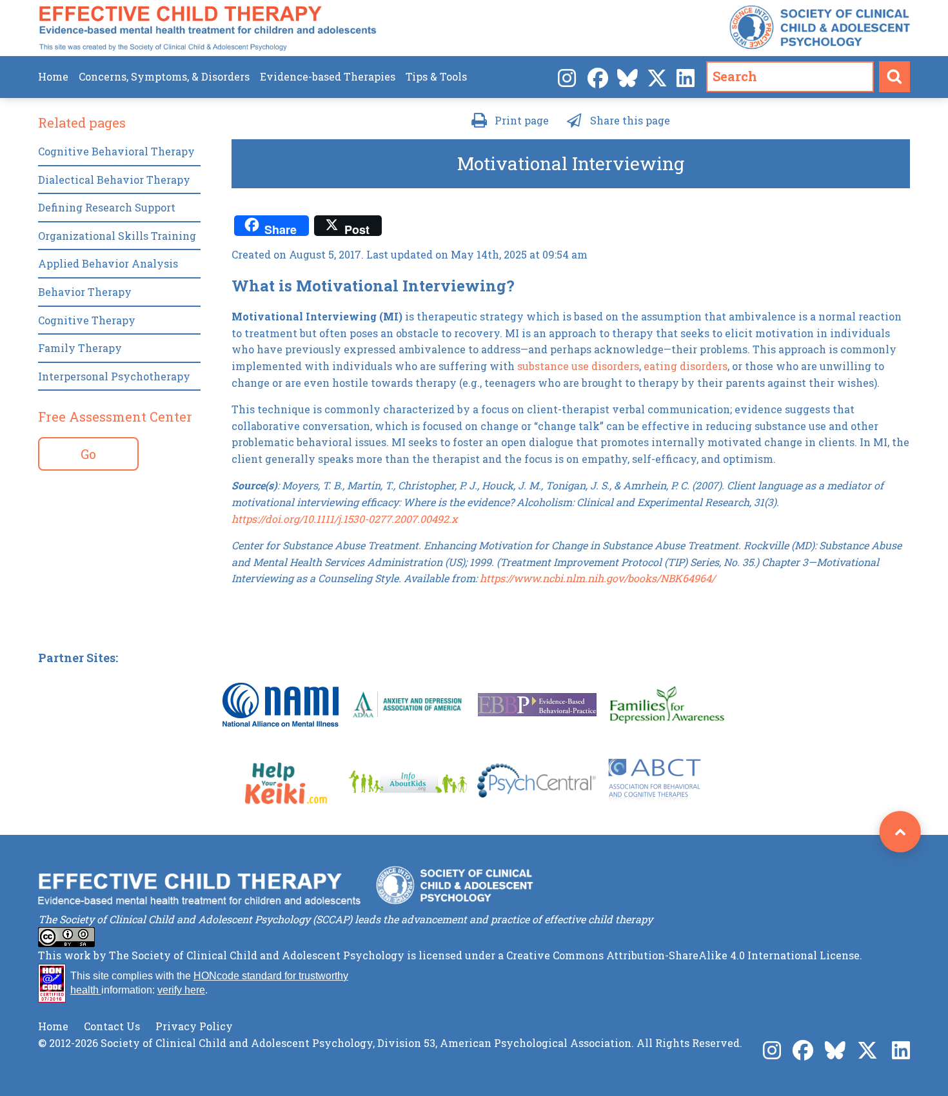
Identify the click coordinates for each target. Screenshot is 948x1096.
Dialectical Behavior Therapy (114, 179)
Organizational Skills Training (117, 235)
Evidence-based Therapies (327, 76)
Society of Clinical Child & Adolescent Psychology (819, 27)
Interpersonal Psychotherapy (114, 376)
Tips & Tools (436, 76)
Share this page (630, 120)
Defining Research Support (106, 207)
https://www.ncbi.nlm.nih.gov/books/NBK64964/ (597, 578)
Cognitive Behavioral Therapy (116, 151)
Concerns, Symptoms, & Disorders (164, 76)
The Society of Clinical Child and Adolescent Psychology (256, 955)
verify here (181, 989)
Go (88, 453)
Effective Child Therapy (207, 28)
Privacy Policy (194, 1026)
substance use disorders (578, 366)
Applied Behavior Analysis (108, 263)
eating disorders (685, 366)
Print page (522, 120)
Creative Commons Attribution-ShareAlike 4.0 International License (683, 955)
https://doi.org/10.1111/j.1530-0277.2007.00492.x (344, 518)
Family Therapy (80, 348)
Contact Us (112, 1026)
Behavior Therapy (85, 291)
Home (53, 76)
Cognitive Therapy (86, 320)
